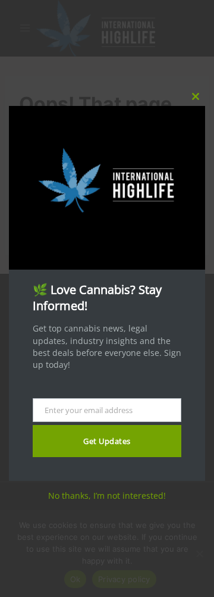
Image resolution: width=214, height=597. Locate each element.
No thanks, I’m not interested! (107, 495)
